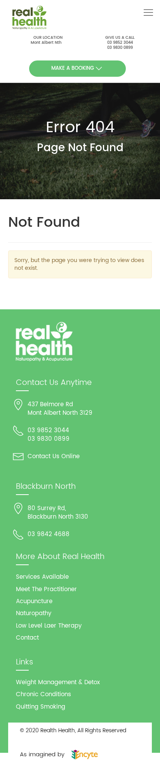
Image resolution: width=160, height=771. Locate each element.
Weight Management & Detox (58, 682)
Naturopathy (33, 613)
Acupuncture (34, 601)
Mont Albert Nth (46, 43)
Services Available (42, 577)
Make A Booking (72, 68)
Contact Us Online (54, 456)
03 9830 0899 (120, 48)
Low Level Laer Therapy (49, 626)
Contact (27, 638)
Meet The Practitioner (46, 589)
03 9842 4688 (49, 534)
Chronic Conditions (43, 694)
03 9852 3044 (120, 43)
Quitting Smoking (40, 707)
